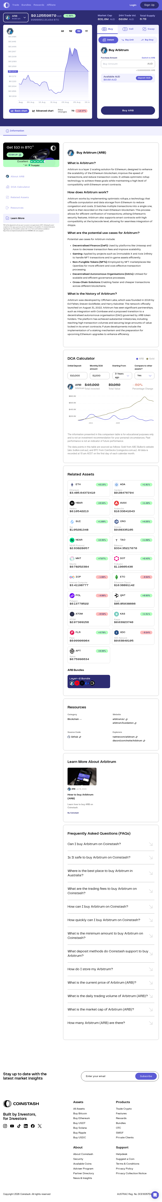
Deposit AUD (144, 78)
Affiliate (51, 5)
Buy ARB (128, 110)
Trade (15, 5)
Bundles (26, 5)
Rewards (39, 5)
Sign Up (149, 5)
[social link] (5, 1126)
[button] (111, 845)
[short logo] (6, 5)
